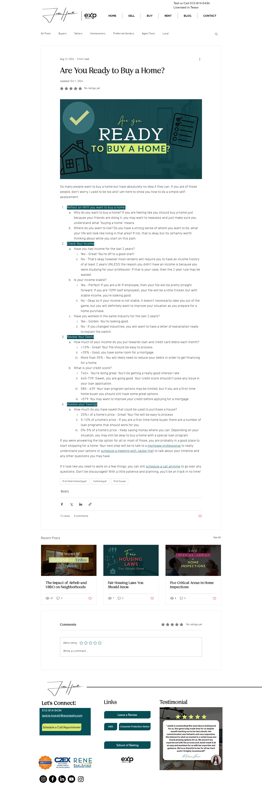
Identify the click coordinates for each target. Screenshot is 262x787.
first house (120, 481)
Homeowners (97, 33)
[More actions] (199, 59)
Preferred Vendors (123, 33)
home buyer (100, 481)
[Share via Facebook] (62, 504)
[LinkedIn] (62, 779)
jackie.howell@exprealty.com (62, 715)
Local (166, 33)
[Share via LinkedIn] (80, 504)
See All (217, 537)
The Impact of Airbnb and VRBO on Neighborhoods (66, 585)
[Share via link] (90, 504)
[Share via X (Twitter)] (71, 504)
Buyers (62, 33)
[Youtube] (71, 779)
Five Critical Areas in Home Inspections (192, 585)
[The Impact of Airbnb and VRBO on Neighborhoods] (68, 560)
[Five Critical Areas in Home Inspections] (193, 560)
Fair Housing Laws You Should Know (125, 585)
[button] (216, 33)
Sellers (78, 33)
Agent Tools (148, 33)
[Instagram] (43, 779)
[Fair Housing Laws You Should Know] (131, 560)
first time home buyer (75, 481)
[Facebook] (52, 779)
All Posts (46, 33)
